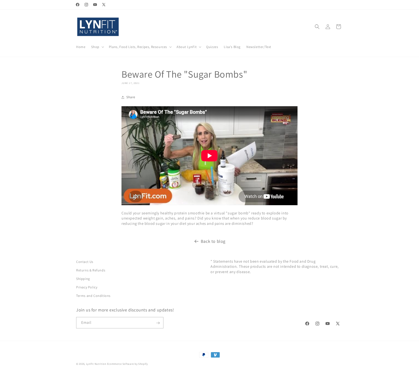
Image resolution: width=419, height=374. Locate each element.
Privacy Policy (86, 287)
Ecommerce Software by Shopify (127, 364)
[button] (97, 47)
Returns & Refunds (90, 270)
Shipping (83, 278)
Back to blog (213, 241)
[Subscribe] (158, 323)
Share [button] (130, 97)
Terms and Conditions (93, 296)
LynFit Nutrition (96, 364)
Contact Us (84, 262)
